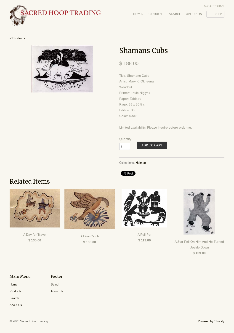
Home (138, 14)
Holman (141, 162)
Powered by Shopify (211, 321)
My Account (214, 6)
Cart (217, 14)
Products (155, 14)
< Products (17, 38)
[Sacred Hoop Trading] (55, 15)
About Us (194, 14)
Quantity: (125, 139)
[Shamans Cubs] (62, 68)
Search (175, 14)
